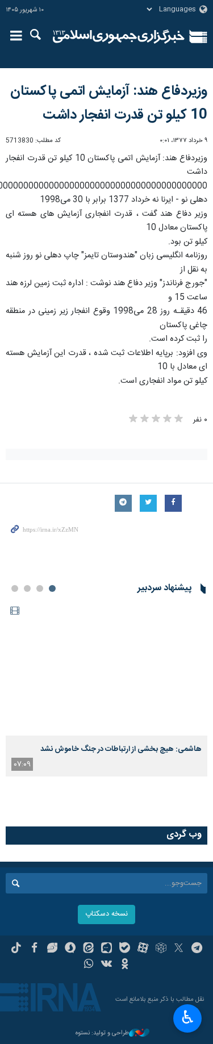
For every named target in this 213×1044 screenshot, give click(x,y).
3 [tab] (27, 588)
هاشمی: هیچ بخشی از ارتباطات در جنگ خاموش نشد (121, 749)
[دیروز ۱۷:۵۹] (106, 669)
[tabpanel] (106, 689)
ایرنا (119, 37)
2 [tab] (39, 588)
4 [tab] (14, 588)
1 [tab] (52, 588)
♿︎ (187, 1017)
